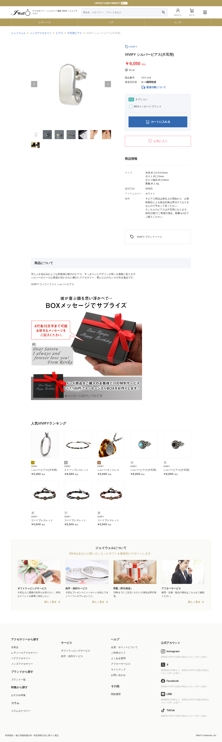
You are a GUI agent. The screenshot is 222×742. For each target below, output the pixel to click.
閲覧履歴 (116, 694)
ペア (111, 22)
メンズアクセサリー (22, 663)
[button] (34, 84)
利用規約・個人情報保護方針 (18, 735)
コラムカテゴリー (21, 710)
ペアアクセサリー (21, 658)
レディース (45, 22)
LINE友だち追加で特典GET (111, 3)
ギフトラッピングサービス (75, 650)
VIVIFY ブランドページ (146, 236)
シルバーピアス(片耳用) (44, 469)
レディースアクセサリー (24, 652)
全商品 (14, 647)
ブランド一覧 (18, 679)
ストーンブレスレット (76, 469)
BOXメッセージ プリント (147, 106)
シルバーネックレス (108, 469)
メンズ (177, 22)
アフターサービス (120, 663)
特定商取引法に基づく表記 (46, 735)
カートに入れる (160, 121)
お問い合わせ (118, 675)
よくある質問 (118, 658)
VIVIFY (133, 46)
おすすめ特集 (18, 695)
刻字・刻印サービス (72, 656)
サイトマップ (118, 669)
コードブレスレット (42, 520)
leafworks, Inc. (210, 735)
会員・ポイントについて (124, 647)
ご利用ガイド (118, 652)
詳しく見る (50, 601)
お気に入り (161, 141)
